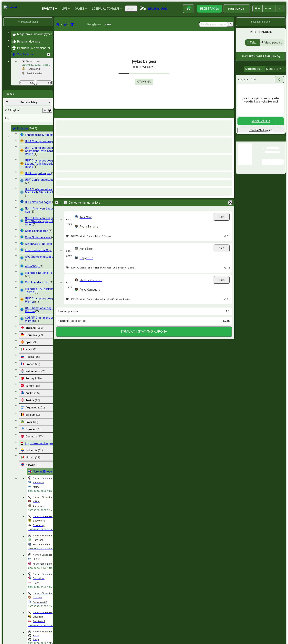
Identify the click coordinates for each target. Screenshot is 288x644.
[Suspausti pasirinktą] (44, 110)
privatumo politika (269, 83)
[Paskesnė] (67, 113)
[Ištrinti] (230, 113)
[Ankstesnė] (48, 54)
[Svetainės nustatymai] (257, 8)
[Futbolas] (65, 24)
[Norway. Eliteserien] (72, 24)
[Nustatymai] (279, 115)
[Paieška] (231, 24)
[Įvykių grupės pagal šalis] (49, 110)
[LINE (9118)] (57, 24)
